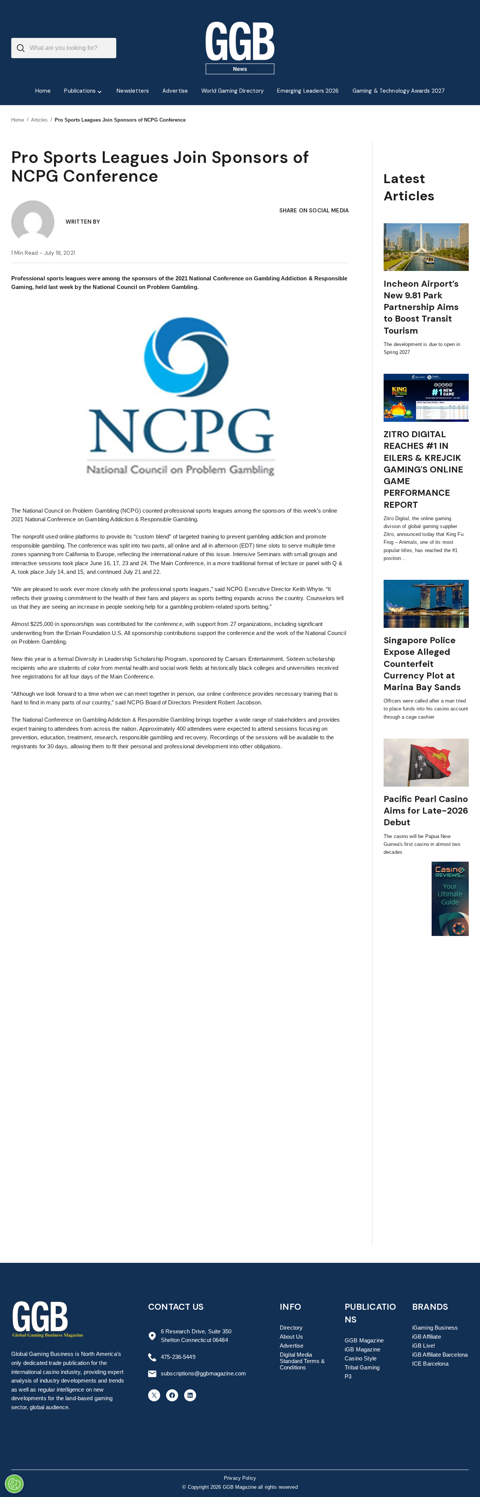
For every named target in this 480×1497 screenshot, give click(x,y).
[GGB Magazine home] (240, 48)
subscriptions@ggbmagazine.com (203, 1374)
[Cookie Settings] (14, 1483)
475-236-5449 (178, 1357)
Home (17, 120)
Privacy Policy (240, 1478)
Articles (39, 120)
